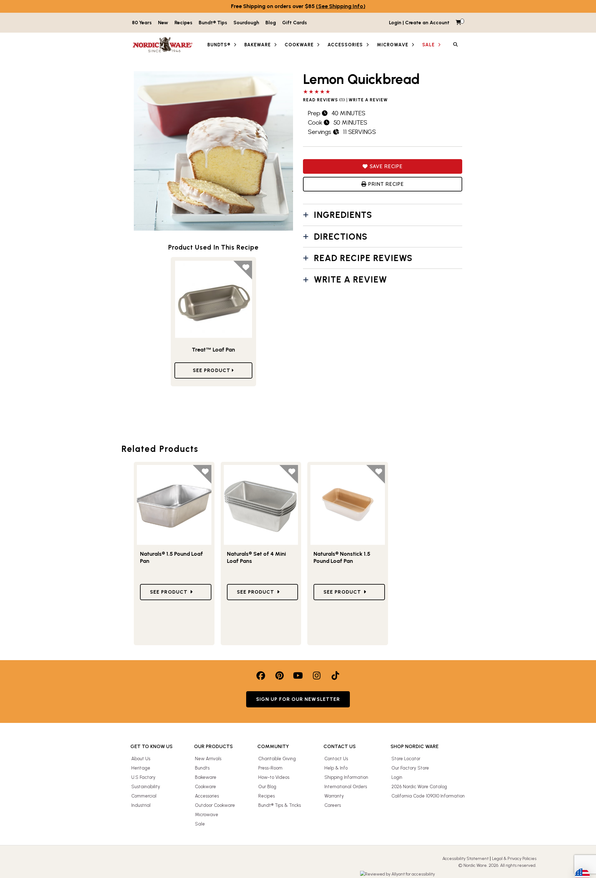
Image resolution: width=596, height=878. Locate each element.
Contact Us (336, 758)
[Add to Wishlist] (242, 270)
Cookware (205, 786)
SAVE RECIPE (385, 166)
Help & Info (336, 768)
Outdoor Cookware (215, 805)
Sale (200, 824)
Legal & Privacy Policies (514, 858)
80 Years (142, 22)
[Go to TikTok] (335, 675)
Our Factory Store (410, 768)
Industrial (141, 805)
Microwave (206, 814)
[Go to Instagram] (316, 675)
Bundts (202, 768)
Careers (332, 805)
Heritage (140, 768)
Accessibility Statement (465, 858)
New (163, 22)
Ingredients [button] (343, 214)
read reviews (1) (324, 100)
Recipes (183, 22)
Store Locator (405, 758)
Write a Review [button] (350, 279)
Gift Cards (294, 22)
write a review (368, 100)
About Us (140, 758)
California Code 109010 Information (428, 796)
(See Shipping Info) (340, 6)
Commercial (143, 796)
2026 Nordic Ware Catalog (419, 786)
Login (396, 777)
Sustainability (145, 786)
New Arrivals (208, 758)
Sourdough (246, 22)
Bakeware (205, 777)
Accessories (207, 796)
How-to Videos (273, 777)
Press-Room (270, 768)
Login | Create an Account (419, 22)
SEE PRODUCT (212, 370)
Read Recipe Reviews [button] (363, 258)
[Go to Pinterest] (279, 675)
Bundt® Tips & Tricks (279, 805)
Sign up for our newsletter (298, 699)
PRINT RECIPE (385, 184)
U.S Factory (143, 777)
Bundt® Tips (213, 22)
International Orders (345, 786)
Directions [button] (341, 236)
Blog (270, 22)
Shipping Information (346, 777)
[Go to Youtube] (298, 675)
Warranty (334, 796)
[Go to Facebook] (261, 675)
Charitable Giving (277, 758)
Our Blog (267, 786)
